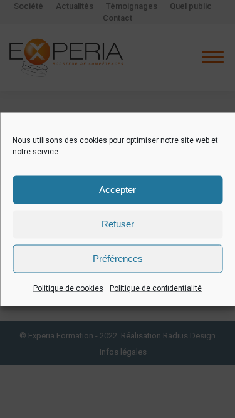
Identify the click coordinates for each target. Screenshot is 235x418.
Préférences (118, 258)
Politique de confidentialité (156, 287)
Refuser (118, 224)
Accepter (117, 189)
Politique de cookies (68, 287)
